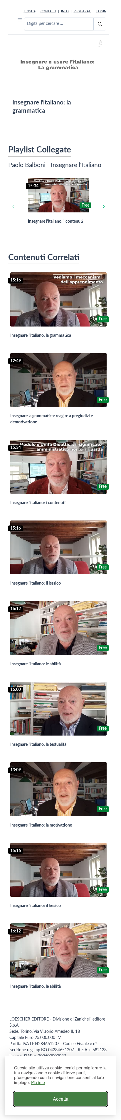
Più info (38, 1082)
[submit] (100, 24)
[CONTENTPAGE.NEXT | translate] (103, 207)
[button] (20, 19)
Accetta (60, 1098)
